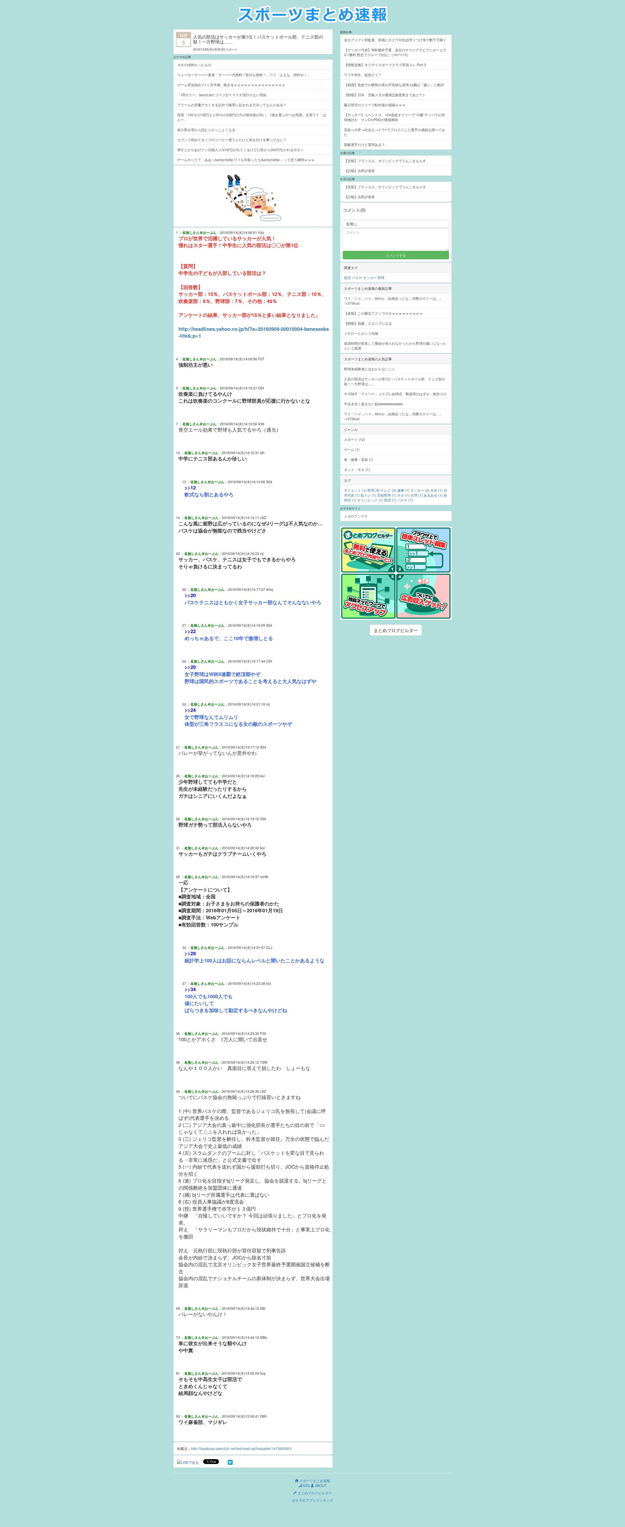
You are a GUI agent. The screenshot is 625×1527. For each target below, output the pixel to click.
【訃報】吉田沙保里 (359, 170)
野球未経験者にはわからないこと (369, 368)
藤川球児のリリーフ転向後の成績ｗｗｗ (375, 104)
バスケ (357, 277)
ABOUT (320, 1485)
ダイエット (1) (355, 490)
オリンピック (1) (370, 500)
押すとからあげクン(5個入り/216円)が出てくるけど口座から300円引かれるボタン (240, 149)
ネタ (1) (403, 495)
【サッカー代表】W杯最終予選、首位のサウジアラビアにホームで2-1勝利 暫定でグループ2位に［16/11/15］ (395, 52)
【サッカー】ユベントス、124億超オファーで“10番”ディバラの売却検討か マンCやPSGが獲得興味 (394, 117)
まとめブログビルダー (396, 630)
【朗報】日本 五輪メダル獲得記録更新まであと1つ (384, 94)
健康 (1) (403, 490)
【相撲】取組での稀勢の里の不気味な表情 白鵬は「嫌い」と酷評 (394, 84)
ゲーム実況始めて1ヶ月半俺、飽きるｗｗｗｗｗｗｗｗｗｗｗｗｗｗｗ (231, 84)
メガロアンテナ (356, 516)
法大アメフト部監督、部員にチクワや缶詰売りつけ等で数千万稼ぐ (395, 39)
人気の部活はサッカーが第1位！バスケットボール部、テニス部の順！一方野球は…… (394, 381)
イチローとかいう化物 (361, 333)
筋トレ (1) (368, 495)
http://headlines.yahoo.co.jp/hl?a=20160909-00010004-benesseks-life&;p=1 (253, 332)
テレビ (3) (388, 490)
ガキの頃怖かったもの (194, 64)
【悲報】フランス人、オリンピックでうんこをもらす (385, 160)
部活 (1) (390, 500)
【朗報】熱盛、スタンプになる (368, 323)
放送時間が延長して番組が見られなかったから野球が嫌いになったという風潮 (395, 346)
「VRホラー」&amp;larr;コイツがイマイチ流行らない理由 (221, 94)
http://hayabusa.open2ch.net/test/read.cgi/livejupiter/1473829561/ (241, 1448)
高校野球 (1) (386, 495)
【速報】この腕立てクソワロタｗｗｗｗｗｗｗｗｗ (383, 313)
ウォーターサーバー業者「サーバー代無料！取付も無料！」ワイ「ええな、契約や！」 (244, 74)
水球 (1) (416, 495)
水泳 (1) (436, 490)
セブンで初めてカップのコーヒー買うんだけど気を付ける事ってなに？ (232, 139)
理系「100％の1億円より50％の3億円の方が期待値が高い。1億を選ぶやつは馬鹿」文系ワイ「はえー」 (251, 117)
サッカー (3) (419, 490)
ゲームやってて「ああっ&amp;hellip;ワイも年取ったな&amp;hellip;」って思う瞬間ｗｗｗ (245, 159)
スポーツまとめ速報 (314, 1480)
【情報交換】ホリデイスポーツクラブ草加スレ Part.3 (385, 64)
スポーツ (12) (354, 439)
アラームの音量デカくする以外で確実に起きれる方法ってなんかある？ (232, 104)
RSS (306, 1485)
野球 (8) (373, 490)
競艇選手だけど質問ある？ (364, 144)
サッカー (370, 277)
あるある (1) (433, 495)
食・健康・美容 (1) (358, 459)
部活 (347, 277)
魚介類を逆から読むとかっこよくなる (206, 129)
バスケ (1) (405, 500)
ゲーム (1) (352, 449)
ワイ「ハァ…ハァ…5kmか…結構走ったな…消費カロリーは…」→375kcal (393, 301)
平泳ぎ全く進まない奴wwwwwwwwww (373, 403)
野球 (381, 277)
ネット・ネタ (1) (357, 469)
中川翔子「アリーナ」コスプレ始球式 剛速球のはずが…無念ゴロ (395, 393)
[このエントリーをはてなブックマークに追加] (230, 1461)
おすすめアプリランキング (312, 1500)
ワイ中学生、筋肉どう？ (363, 74)
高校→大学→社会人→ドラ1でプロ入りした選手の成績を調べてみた (394, 132)
